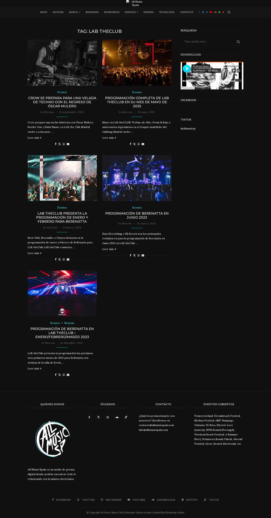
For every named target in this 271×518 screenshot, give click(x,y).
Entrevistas (111, 12)
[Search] (229, 12)
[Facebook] (199, 12)
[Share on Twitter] (59, 144)
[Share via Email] (68, 144)
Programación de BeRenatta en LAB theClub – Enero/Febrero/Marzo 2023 (62, 333)
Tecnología (167, 12)
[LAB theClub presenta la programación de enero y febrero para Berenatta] (62, 178)
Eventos (130, 12)
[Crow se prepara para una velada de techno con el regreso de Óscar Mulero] (62, 63)
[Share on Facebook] (55, 144)
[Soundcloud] (215, 12)
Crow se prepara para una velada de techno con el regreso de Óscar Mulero (62, 102)
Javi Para (52, 227)
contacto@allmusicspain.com (156, 425)
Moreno (49, 112)
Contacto (186, 12)
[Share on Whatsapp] (64, 144)
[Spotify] (219, 12)
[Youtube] (211, 12)
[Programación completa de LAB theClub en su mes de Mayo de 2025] (136, 63)
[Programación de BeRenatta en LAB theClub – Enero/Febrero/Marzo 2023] (62, 293)
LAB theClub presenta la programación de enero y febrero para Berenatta (62, 217)
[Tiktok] (223, 12)
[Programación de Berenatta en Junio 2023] (136, 178)
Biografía (92, 12)
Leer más (33, 137)
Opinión (148, 12)
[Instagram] (207, 12)
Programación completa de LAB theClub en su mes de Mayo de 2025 (137, 102)
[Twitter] (203, 12)
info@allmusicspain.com (153, 430)
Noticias (58, 12)
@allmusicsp (188, 128)
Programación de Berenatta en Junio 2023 (137, 215)
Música (73, 12)
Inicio (43, 12)
